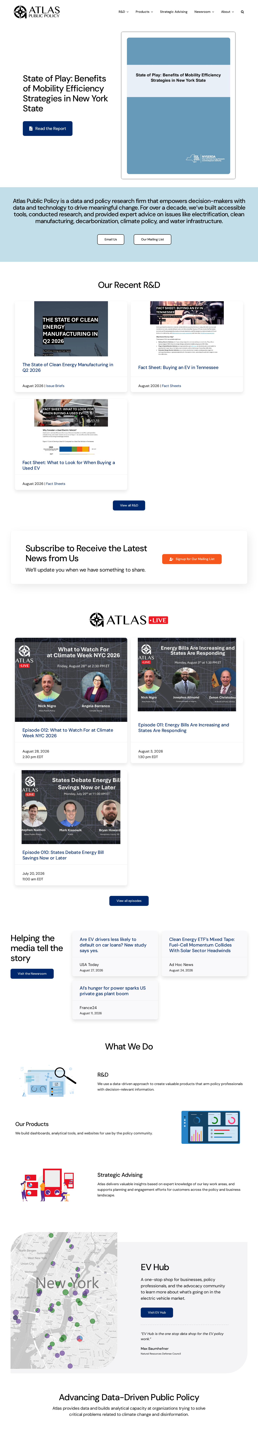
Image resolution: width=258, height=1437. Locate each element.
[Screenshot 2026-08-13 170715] (71, 429)
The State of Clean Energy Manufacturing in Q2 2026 (67, 396)
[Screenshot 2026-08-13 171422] (187, 303)
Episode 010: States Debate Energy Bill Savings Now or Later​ (63, 923)
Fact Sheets (171, 414)
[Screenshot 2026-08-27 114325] (71, 303)
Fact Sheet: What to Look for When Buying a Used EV (68, 523)
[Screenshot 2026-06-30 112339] (71, 829)
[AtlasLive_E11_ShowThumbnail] (187, 697)
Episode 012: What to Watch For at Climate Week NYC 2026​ (67, 790)
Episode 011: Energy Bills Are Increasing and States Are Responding (183, 790)
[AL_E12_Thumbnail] (71, 697)
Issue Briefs (55, 414)
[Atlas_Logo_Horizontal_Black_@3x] (37, 4)
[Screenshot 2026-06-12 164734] (178, 34)
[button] (242, 11)
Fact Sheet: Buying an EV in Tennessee (178, 396)
